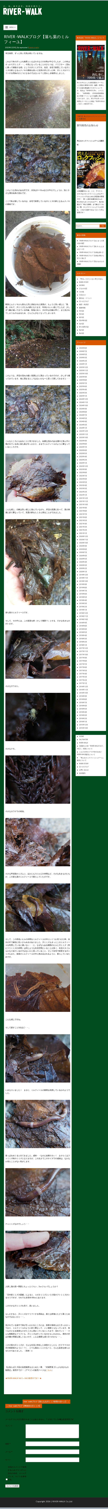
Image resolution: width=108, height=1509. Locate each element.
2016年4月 (83, 712)
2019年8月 (83, 587)
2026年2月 (83, 361)
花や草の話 (83, 320)
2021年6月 (83, 517)
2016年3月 (83, 715)
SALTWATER (83, 739)
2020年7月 (83, 552)
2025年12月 (83, 367)
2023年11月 (83, 434)
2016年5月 (83, 709)
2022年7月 (83, 476)
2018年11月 (83, 616)
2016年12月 (83, 686)
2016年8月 (83, 699)
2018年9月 (83, 623)
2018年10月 (83, 619)
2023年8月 (83, 444)
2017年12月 (83, 648)
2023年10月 (83, 437)
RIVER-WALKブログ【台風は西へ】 (92, 252)
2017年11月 (83, 651)
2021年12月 (83, 498)
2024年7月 (83, 415)
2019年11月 (83, 578)
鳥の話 (81, 333)
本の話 (81, 314)
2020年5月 (83, 559)
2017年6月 (83, 667)
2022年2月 (83, 492)
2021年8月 (83, 511)
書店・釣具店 (84, 304)
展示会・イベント (85, 298)
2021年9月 (83, 508)
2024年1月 (83, 428)
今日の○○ (82, 295)
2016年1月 (83, 721)
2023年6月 (83, 450)
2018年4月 (83, 635)
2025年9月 (83, 377)
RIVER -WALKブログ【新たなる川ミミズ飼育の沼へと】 (46, 1401)
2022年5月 (83, 482)
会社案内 (82, 773)
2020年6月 (83, 555)
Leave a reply (34, 47)
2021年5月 (83, 520)
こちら (48, 1370)
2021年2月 (83, 530)
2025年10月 (83, 373)
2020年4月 (83, 562)
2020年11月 (83, 540)
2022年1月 (83, 495)
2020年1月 (83, 571)
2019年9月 (83, 584)
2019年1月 (83, 610)
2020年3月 (83, 565)
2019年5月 (83, 597)
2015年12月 (83, 725)
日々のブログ (84, 301)
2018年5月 (83, 632)
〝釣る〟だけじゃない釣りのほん (91, 279)
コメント (9, 1425)
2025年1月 (83, 396)
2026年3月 (83, 357)
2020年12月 (83, 536)
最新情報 (82, 308)
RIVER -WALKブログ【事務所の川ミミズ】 (23, 1406)
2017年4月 (83, 674)
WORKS (82, 285)
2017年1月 (83, 683)
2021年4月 (83, 524)
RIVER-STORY (84, 282)
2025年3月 (83, 393)
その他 (81, 292)
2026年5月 (83, 354)
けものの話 (83, 288)
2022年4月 (83, 485)
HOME (81, 736)
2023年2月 (83, 460)
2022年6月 (83, 479)
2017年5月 (83, 670)
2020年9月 (83, 546)
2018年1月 (83, 645)
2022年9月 (83, 469)
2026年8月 (83, 348)
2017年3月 (83, 677)
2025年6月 (83, 386)
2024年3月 (83, 425)
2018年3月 (83, 638)
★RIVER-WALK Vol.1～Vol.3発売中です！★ (23, 1378)
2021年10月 (83, 504)
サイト (8, 1459)
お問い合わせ (84, 770)
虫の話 (81, 324)
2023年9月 (83, 441)
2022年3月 (83, 488)
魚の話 (81, 330)
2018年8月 (83, 626)
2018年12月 (83, 613)
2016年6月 (83, 705)
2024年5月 (83, 418)
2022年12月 (83, 466)
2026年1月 (83, 364)
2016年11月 (83, 690)
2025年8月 (83, 380)
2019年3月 (83, 603)
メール (8, 1451)
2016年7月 (83, 702)
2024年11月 (83, 402)
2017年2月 (83, 680)
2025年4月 (83, 389)
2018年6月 (83, 629)
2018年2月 (83, 642)
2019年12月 (83, 575)
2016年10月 (83, 693)
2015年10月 (83, 728)
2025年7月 (83, 383)
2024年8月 (83, 412)
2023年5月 (83, 453)
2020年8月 (83, 549)
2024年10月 (83, 405)
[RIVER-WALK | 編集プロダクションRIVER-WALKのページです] (22, 11)
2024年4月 (83, 421)
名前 (8, 1444)
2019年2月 (83, 607)
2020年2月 (83, 568)
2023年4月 (83, 456)
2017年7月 (83, 664)
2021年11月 (83, 501)
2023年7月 (83, 447)
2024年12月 (83, 399)
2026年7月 (83, 351)
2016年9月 (83, 696)
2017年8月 (83, 661)
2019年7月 (83, 591)
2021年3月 (83, 527)
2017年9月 (83, 658)
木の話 (81, 311)
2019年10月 (83, 581)
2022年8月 (83, 472)
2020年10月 (83, 543)
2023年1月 (83, 463)
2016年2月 (83, 718)
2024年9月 (83, 409)
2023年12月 (83, 431)
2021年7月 (83, 514)
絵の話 (81, 317)
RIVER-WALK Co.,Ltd (62, 1501)
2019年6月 (83, 594)
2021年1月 (83, 533)
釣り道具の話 (84, 327)
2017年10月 (83, 654)
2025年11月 (83, 370)
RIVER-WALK (83, 743)
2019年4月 (83, 600)
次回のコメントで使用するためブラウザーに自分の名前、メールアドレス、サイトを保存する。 (17, 1473)
